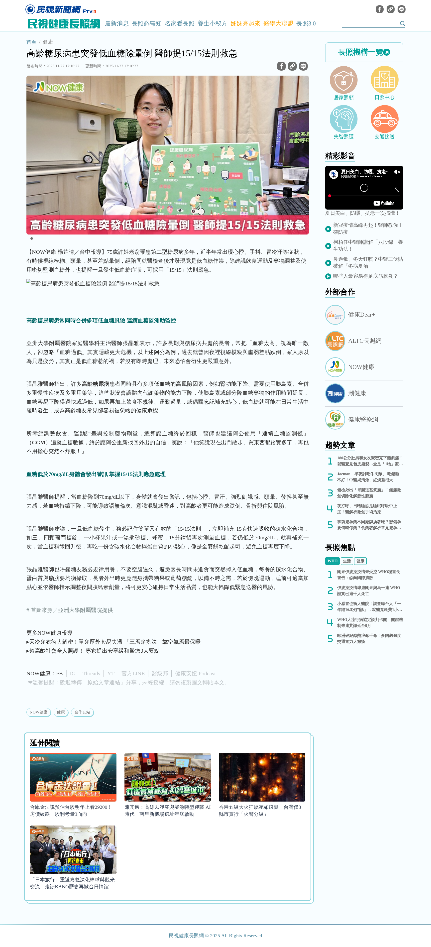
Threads (91, 673)
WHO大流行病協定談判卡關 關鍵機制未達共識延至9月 (370, 622)
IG (73, 673)
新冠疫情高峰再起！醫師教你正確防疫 (368, 228)
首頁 (31, 42)
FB (59, 673)
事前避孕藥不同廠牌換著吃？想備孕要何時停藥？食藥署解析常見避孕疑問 (369, 525)
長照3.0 (306, 23)
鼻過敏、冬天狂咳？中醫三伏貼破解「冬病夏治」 (368, 262)
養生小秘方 (212, 23)
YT (110, 673)
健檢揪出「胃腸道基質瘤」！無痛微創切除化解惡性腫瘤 (369, 493)
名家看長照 (180, 23)
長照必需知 (147, 23)
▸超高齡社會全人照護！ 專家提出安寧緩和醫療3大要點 (93, 651)
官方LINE (133, 673)
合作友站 (82, 712)
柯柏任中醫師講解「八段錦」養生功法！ (368, 245)
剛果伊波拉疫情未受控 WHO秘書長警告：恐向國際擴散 (368, 575)
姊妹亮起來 (245, 23)
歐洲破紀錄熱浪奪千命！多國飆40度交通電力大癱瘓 (369, 638)
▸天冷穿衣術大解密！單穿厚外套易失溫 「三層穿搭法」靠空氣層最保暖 (113, 642)
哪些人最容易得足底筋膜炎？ (365, 276)
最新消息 (117, 23)
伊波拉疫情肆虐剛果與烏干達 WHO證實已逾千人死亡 (368, 591)
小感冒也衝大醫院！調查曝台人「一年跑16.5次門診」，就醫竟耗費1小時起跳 (369, 607)
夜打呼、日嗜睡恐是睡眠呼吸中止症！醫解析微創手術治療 (367, 509)
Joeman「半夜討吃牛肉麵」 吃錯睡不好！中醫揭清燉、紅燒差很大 (368, 477)
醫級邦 (160, 673)
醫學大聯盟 (278, 23)
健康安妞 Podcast (195, 673)
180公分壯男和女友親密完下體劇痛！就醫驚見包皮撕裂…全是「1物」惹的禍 (370, 461)
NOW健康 (38, 712)
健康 (48, 42)
